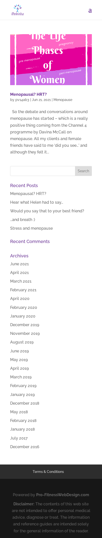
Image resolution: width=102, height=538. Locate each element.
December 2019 (24, 324)
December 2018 (24, 403)
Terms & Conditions (48, 472)
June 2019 (19, 351)
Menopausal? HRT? (28, 94)
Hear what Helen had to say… (36, 202)
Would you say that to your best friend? (47, 211)
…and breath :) (22, 219)
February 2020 (23, 307)
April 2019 (19, 368)
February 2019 (23, 385)
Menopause (62, 100)
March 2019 (20, 377)
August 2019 (21, 342)
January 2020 (22, 316)
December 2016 (24, 446)
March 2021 (20, 281)
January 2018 (22, 429)
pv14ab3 (22, 100)
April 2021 (19, 272)
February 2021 (23, 290)
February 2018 (23, 420)
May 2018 (19, 412)
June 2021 (19, 264)
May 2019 (19, 359)
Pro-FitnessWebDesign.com (62, 494)
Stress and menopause (31, 228)
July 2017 (19, 438)
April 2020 (19, 298)
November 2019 (25, 333)
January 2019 (22, 394)
